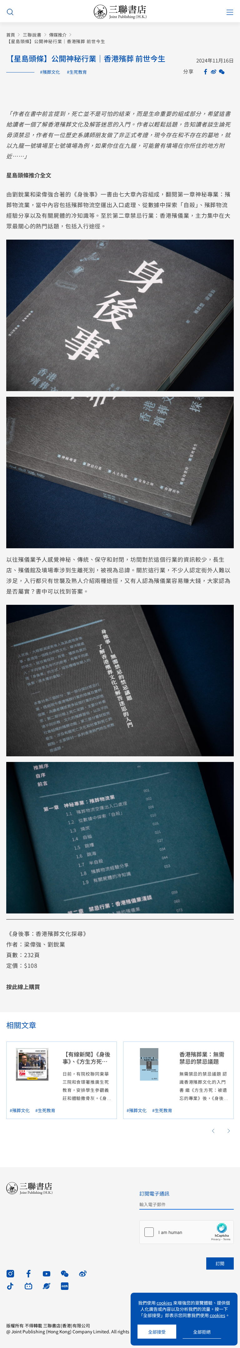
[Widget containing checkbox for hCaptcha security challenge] (186, 1232)
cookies (164, 1303)
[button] (213, 1131)
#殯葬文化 (50, 72)
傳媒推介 (58, 35)
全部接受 (157, 1332)
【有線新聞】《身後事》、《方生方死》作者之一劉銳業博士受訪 (86, 1065)
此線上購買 (26, 986)
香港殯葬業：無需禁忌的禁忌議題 (201, 1057)
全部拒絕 (202, 1332)
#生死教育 (77, 72)
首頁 (10, 35)
